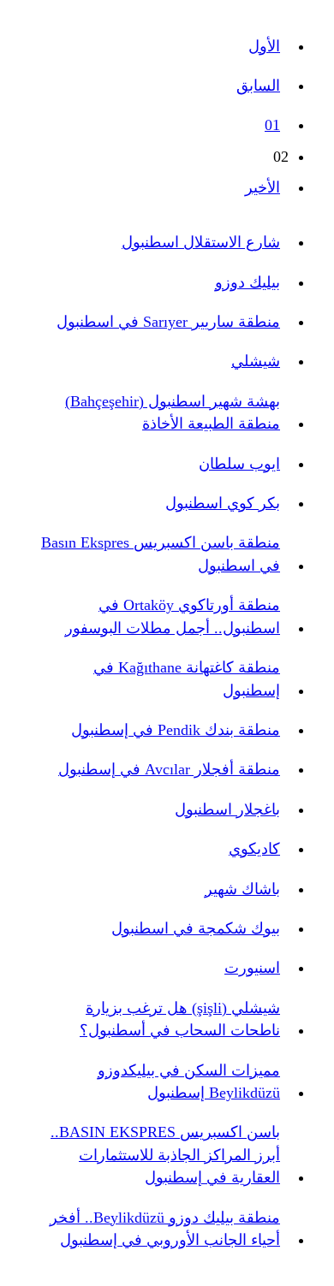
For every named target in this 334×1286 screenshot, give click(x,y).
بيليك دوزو (247, 282)
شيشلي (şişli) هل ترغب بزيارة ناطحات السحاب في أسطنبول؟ (180, 1019)
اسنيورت (252, 967)
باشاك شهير (242, 889)
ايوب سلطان (239, 463)
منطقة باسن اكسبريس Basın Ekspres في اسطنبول (160, 553)
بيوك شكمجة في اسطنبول (195, 928)
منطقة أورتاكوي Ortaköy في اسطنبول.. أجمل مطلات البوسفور (172, 616)
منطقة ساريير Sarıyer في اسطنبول (168, 321)
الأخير (262, 187)
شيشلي (255, 361)
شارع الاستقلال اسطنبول (201, 242)
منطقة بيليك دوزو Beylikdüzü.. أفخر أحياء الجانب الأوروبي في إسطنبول (165, 1228)
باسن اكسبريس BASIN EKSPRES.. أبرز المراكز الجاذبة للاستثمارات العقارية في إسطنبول (165, 1154)
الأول (264, 46)
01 (272, 124)
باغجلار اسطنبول (227, 809)
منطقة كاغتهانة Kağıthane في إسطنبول (186, 678)
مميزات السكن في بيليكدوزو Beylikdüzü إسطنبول (189, 1081)
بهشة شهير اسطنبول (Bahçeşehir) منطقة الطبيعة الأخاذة (172, 412)
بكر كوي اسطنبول (222, 503)
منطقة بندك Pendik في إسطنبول (175, 729)
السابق (258, 85)
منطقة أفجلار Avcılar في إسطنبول (169, 769)
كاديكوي (254, 848)
